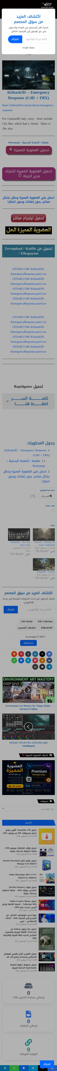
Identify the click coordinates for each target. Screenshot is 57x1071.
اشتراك (15, 39)
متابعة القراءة (28, 48)
